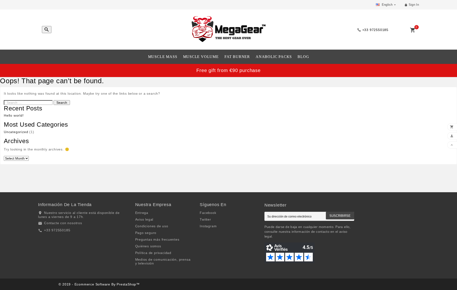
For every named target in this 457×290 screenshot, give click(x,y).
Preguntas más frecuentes (157, 239)
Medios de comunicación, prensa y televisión (163, 261)
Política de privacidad (153, 253)
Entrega (142, 213)
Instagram (208, 226)
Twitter (205, 219)
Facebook (208, 213)
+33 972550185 (57, 230)
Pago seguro (146, 233)
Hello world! (14, 115)
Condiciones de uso (151, 226)
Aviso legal (144, 219)
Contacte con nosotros (63, 223)
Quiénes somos (148, 246)
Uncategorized (16, 132)
